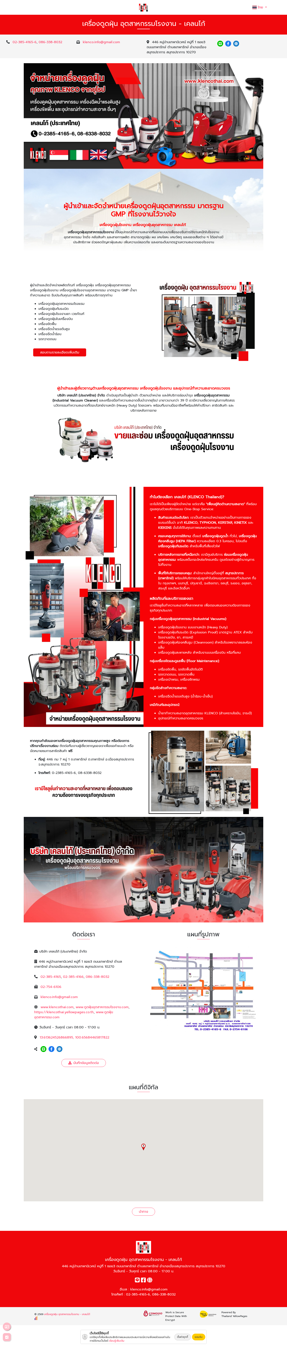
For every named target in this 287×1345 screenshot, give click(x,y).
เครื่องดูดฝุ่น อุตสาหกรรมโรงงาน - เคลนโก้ (67, 1314)
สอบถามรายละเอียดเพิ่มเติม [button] (59, 352)
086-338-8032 (50, 42)
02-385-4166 (73, 976)
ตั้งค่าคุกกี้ (182, 1337)
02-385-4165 (51, 976)
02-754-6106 (51, 986)
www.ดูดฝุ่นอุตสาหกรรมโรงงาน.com (102, 1007)
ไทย (261, 7)
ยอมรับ (199, 1337)
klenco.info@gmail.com (101, 42)
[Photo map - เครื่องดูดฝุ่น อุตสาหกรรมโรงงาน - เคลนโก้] (203, 989)
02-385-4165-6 (25, 42)
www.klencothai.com (57, 1007)
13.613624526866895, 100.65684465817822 (74, 1037)
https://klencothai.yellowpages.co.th (64, 1012)
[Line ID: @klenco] (220, 43)
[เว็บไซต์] (236, 43)
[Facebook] (228, 43)
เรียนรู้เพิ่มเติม (116, 1341)
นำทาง (143, 1211)
